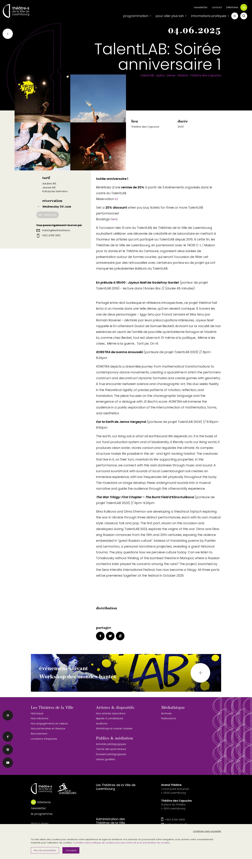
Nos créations (39, 718)
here (114, 219)
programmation (135, 16)
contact (217, 7)
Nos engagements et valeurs (49, 723)
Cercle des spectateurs (111, 749)
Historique (37, 713)
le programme (41, 814)
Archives (166, 713)
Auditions (101, 723)
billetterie (232, 7)
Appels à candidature (109, 718)
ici (116, 199)
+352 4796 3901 (50, 235)
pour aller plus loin (170, 16)
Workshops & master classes (114, 728)
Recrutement (39, 733)
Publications (168, 718)
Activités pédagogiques (111, 744)
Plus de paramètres (45, 850)
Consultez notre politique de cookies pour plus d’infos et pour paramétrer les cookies (121, 842)
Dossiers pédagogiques (111, 754)
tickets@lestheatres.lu (55, 230)
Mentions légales (40, 823)
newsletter (200, 7)
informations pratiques (208, 16)
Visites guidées (105, 759)
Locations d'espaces (44, 738)
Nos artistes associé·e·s (110, 713)
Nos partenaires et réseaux (48, 728)
